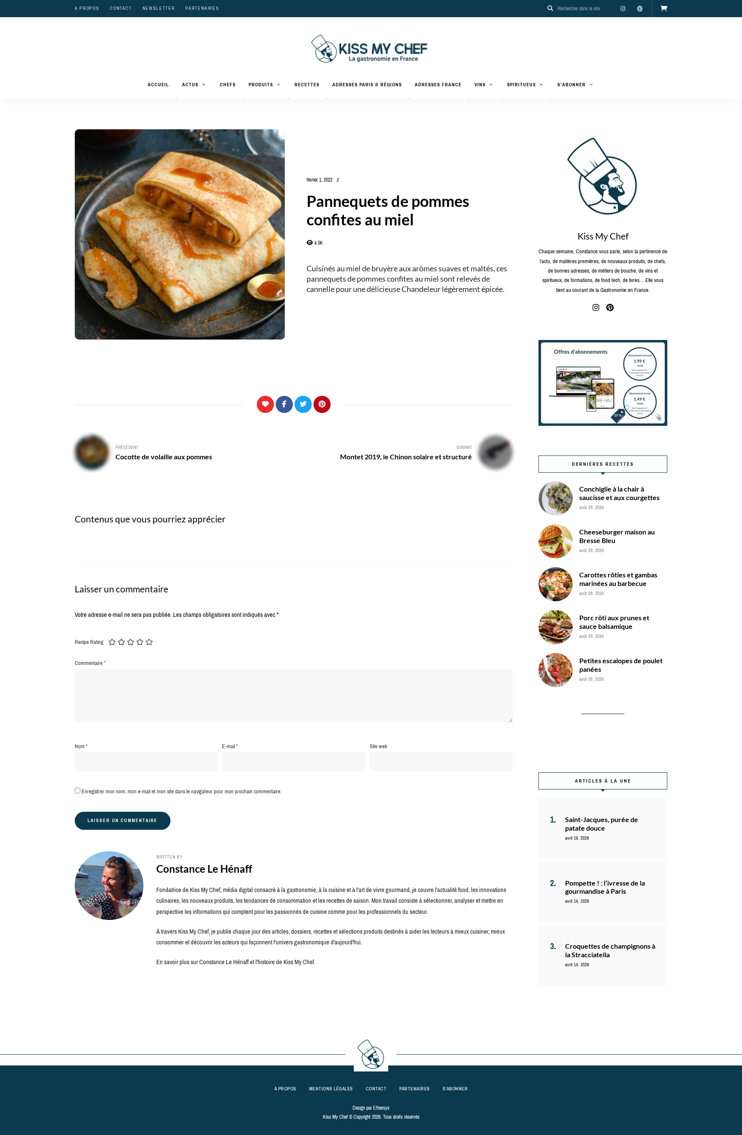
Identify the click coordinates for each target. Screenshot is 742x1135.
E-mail (230, 746)
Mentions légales (331, 1088)
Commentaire (90, 663)
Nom (81, 746)
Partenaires (202, 8)
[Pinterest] (322, 404)
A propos (87, 8)
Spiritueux (521, 84)
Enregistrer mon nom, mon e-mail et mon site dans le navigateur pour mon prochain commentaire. (182, 791)
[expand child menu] (176, 98)
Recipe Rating (89, 642)
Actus (190, 84)
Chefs (228, 84)
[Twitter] (303, 404)
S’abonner (571, 84)
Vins (480, 84)
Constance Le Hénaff (204, 868)
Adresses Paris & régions (367, 84)
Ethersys (381, 1108)
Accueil (158, 84)
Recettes (307, 84)
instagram (622, 8)
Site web (378, 746)
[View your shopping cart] (664, 8)
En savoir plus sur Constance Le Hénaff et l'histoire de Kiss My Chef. (235, 962)
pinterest (639, 8)
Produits (261, 84)
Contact (121, 8)
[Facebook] (284, 404)
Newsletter (159, 8)
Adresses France (438, 84)
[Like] (265, 404)
